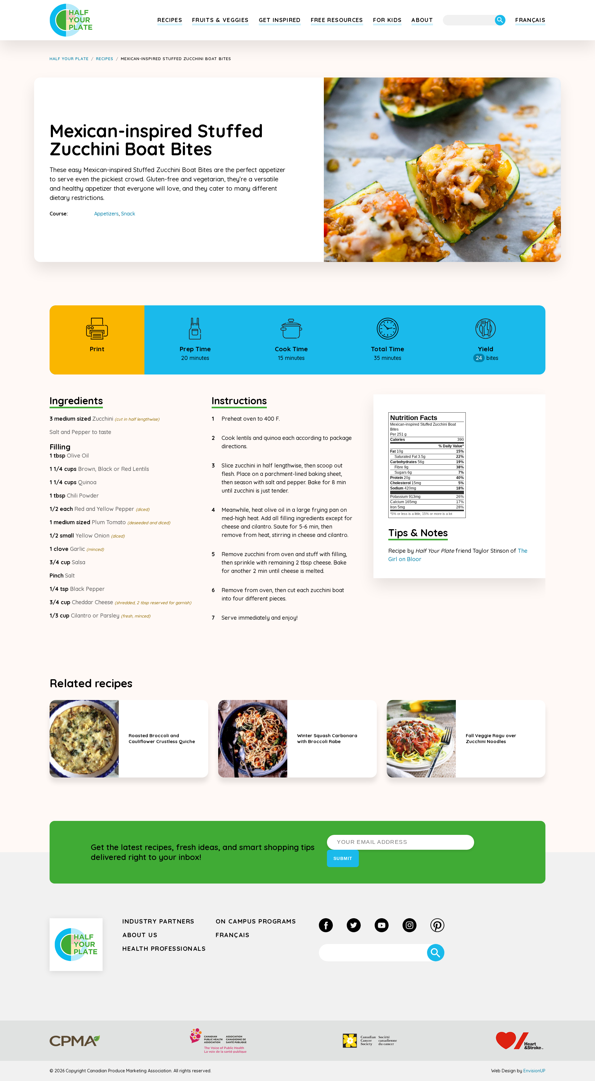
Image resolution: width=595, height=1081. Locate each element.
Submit (342, 858)
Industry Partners (158, 921)
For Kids (387, 20)
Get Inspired (280, 20)
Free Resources (337, 20)
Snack (128, 213)
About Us (139, 935)
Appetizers (106, 213)
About (422, 20)
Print (97, 349)
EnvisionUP (534, 1071)
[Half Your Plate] (71, 20)
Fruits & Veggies (220, 20)
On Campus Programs (256, 921)
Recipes (169, 20)
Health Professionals (164, 948)
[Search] (500, 20)
